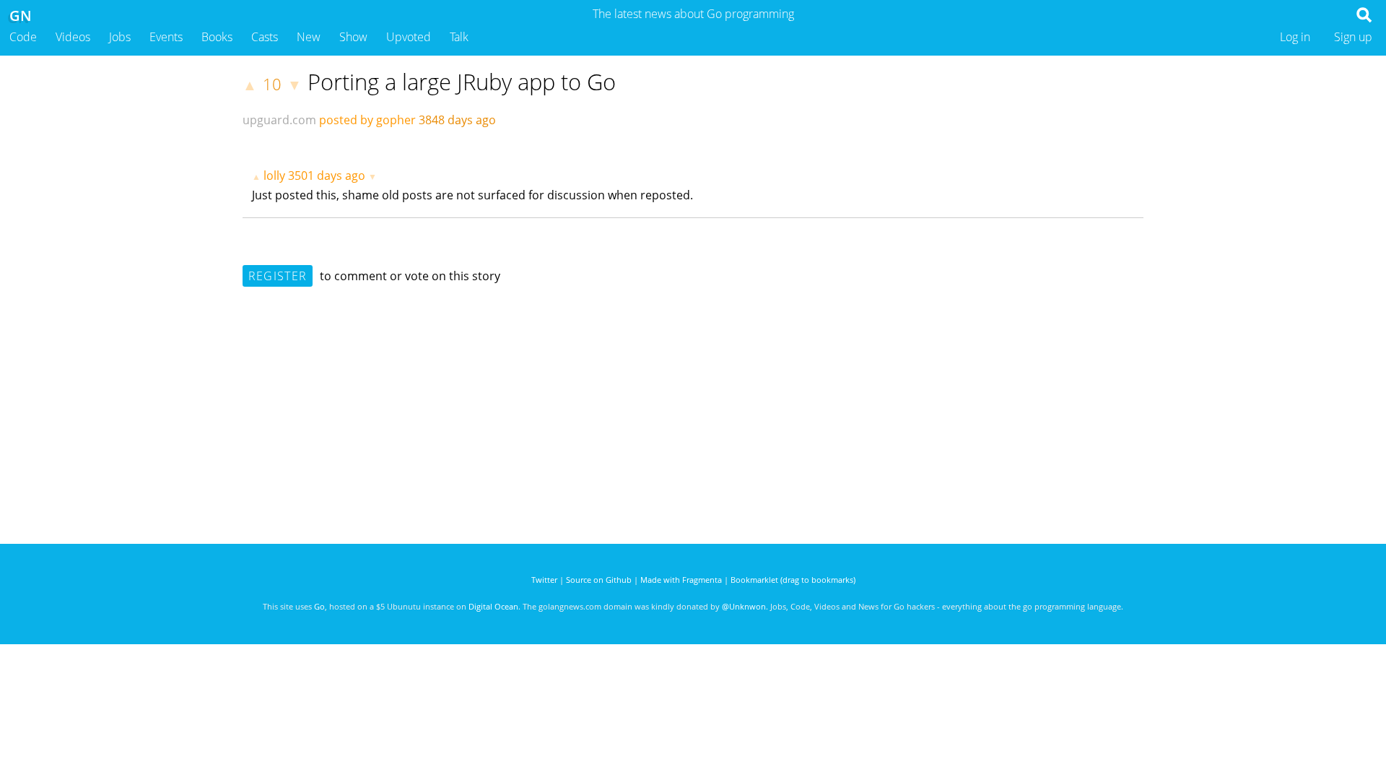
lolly (274, 175)
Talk (459, 37)
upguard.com (279, 120)
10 (272, 84)
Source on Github (599, 579)
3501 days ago (326, 175)
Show (353, 37)
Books (216, 37)
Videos (73, 37)
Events (166, 37)
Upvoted (408, 37)
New (309, 37)
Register (277, 276)
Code (23, 37)
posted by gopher (367, 120)
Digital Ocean (493, 606)
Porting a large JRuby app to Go (462, 81)
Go (319, 606)
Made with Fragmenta (681, 579)
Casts (264, 37)
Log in (1295, 37)
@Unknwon (744, 606)
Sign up (1353, 37)
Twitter (544, 579)
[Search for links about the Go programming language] (1366, 19)
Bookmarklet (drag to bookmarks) (793, 579)
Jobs (120, 37)
